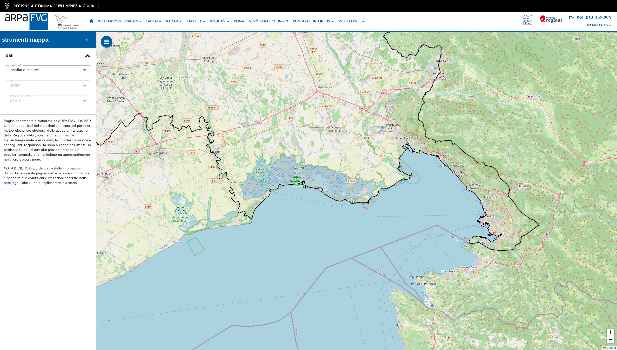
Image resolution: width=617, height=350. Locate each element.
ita (571, 17)
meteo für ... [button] (350, 21)
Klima (239, 21)
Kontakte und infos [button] (312, 21)
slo (598, 17)
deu (589, 17)
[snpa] (66, 18)
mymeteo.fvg (599, 25)
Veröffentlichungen (268, 21)
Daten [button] (152, 21)
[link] (51, 6)
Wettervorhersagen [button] (118, 21)
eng (580, 17)
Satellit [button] (194, 21)
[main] (51, 6)
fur (607, 17)
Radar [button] (172, 21)
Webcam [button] (218, 21)
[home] (91, 21)
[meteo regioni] (529, 18)
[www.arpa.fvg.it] (26, 18)
